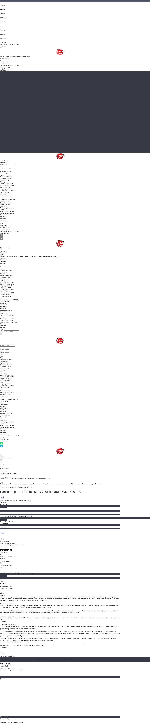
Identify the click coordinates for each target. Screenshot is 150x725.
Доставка (2, 715)
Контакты (2, 152)
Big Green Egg (4, 691)
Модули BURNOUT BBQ (7, 109)
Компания (3, 150)
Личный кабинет (4, 441)
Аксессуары (3, 77)
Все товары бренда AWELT (7, 656)
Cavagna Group (4, 706)
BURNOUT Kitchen (5, 704)
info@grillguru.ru (4, 46)
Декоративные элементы (7, 114)
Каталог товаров (4, 91)
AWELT (2, 689)
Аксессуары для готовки (7, 143)
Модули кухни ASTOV (6, 110)
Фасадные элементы (6, 135)
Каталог (2, 678)
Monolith (2, 696)
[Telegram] (6, 550)
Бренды (2, 673)
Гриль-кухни (3, 76)
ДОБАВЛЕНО (3, 507)
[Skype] (11, 550)
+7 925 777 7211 (4, 437)
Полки (1, 122)
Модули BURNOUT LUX (6, 107)
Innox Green (3, 131)
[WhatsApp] (8, 550)
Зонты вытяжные (5, 115)
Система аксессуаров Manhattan (9, 124)
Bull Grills (2, 692)
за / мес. (13, 556)
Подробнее (3, 621)
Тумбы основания (5, 126)
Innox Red (3, 133)
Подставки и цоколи (5, 121)
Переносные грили (5, 102)
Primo (1, 698)
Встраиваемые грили (6, 95)
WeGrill (2, 710)
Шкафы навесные (5, 136)
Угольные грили (4, 103)
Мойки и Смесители (5, 119)
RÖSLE (2, 708)
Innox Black (3, 128)
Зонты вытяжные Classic (7, 117)
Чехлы (2, 141)
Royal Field (3, 701)
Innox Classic (3, 129)
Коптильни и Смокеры (6, 100)
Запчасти (2, 148)
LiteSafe (2, 694)
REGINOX (2, 699)
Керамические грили (6, 98)
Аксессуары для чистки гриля (8, 147)
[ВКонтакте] (1, 550)
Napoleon (2, 687)
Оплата (2, 713)
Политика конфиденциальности (9, 724)
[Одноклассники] (3, 550)
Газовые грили (4, 96)
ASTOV (2, 703)
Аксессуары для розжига (7, 145)
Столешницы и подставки (7, 140)
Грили (1, 74)
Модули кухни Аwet (5, 112)
